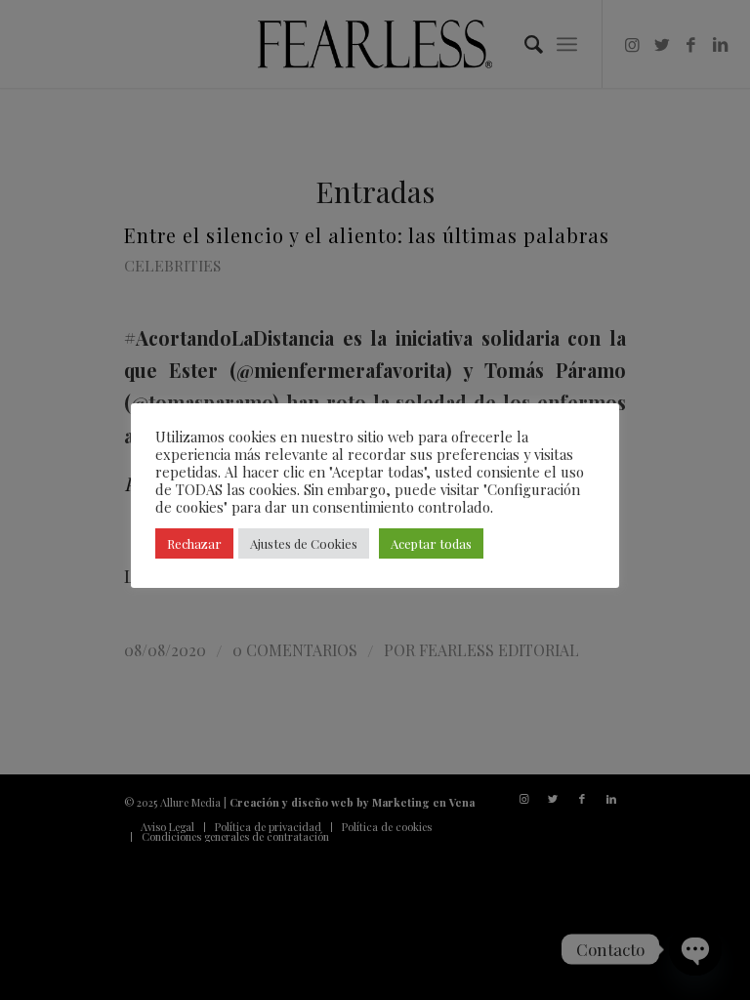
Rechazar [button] (194, 543)
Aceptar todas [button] (431, 543)
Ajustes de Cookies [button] (303, 543)
